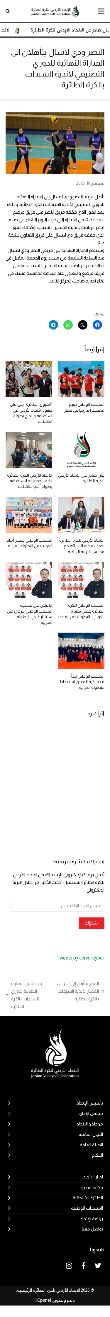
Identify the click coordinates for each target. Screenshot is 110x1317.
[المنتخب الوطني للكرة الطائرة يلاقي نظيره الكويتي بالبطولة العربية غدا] (81, 579)
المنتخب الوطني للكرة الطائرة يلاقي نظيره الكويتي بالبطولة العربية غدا (81, 611)
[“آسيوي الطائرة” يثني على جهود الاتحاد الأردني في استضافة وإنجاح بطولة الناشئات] (29, 378)
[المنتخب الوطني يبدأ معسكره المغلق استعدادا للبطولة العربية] (81, 650)
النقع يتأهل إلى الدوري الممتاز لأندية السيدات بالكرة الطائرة (80, 992)
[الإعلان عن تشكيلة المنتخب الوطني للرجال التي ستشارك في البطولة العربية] (29, 579)
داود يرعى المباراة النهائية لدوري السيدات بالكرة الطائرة (30, 995)
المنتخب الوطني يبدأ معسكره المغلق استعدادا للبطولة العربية (82, 682)
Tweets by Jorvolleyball (80, 957)
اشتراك (91, 922)
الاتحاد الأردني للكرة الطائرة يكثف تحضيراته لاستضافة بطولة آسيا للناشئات (29, 481)
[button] (101, 11)
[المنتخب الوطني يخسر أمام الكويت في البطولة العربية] (29, 514)
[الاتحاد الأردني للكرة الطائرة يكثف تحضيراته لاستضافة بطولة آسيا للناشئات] (29, 449)
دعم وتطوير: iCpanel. (55, 1300)
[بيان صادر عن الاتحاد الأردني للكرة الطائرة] (81, 449)
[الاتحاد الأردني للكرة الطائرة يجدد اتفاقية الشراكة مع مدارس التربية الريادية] (81, 514)
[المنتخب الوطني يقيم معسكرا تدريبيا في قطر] (81, 378)
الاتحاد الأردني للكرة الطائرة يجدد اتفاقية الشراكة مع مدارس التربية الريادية (81, 546)
